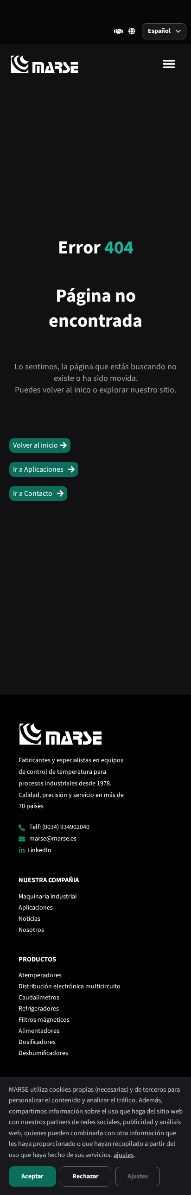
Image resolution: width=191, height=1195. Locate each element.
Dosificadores (37, 1042)
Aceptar (32, 1176)
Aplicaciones (36, 907)
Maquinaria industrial (48, 896)
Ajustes (137, 1176)
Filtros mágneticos (44, 1019)
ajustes (124, 1155)
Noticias (29, 918)
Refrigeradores (39, 1008)
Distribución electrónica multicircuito (70, 986)
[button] (169, 64)
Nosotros (31, 930)
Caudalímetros (39, 997)
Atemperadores (40, 975)
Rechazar (85, 1176)
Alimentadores (39, 1031)
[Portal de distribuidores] (118, 31)
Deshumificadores (43, 1053)
